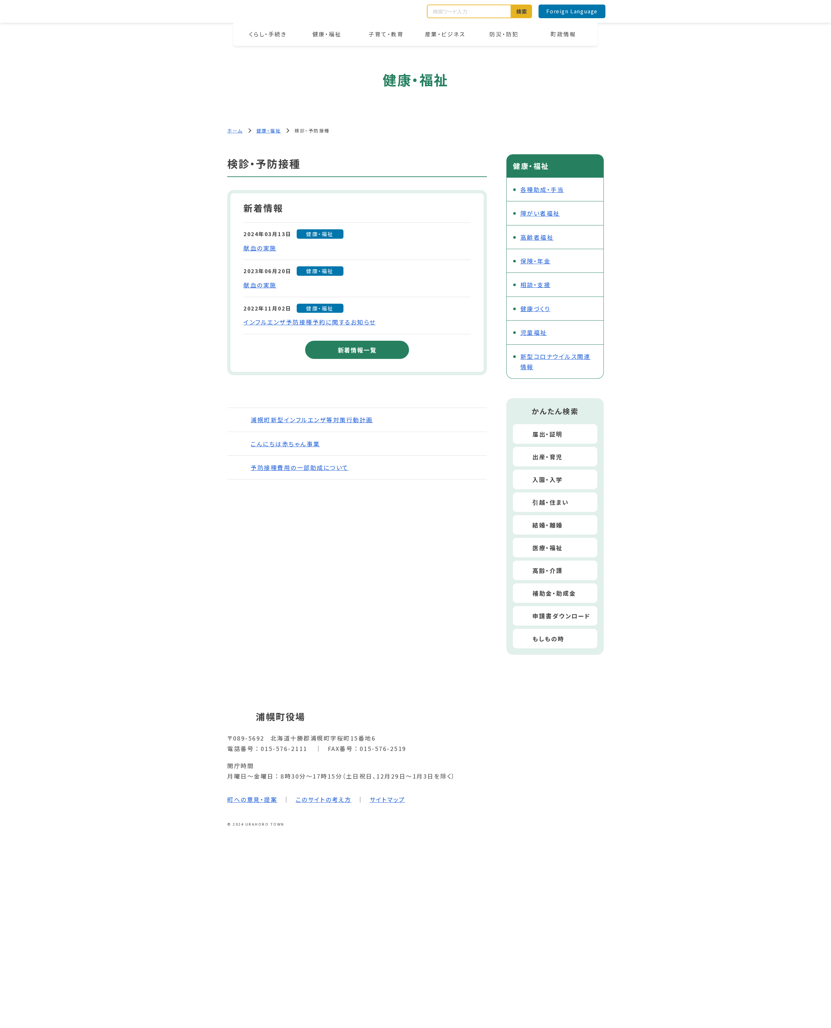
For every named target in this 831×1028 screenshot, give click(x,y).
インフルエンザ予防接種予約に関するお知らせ (309, 322)
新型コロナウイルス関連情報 (555, 361)
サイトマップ (387, 799)
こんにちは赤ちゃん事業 (285, 443)
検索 (521, 11)
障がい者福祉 (540, 213)
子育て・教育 (385, 34)
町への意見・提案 (252, 799)
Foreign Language (572, 11)
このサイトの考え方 (324, 799)
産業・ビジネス (445, 34)
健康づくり (535, 308)
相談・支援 (535, 284)
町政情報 (563, 34)
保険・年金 (535, 261)
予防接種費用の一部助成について (300, 467)
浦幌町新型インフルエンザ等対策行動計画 (312, 419)
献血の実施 (260, 248)
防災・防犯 (504, 34)
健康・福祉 (326, 34)
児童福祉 (533, 332)
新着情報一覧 (357, 350)
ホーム (235, 130)
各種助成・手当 (542, 189)
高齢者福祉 (537, 237)
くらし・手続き (268, 34)
